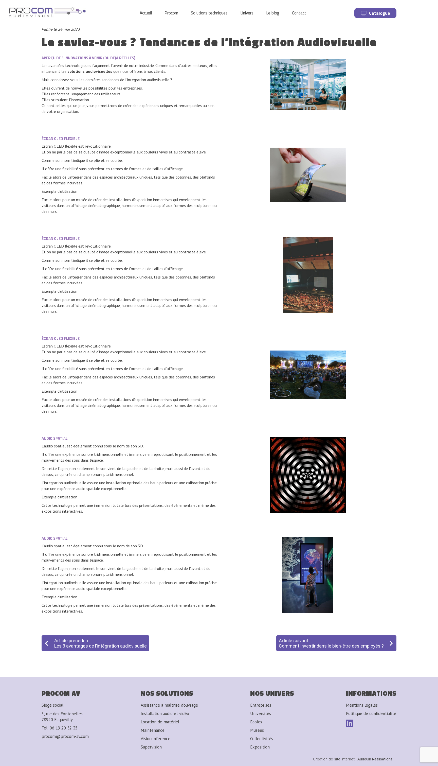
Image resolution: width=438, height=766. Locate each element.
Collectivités (261, 738)
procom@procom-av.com (65, 736)
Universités (260, 713)
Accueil (146, 13)
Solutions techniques (209, 13)
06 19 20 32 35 (64, 728)
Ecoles (256, 722)
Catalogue (379, 13)
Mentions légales (362, 705)
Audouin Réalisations (353, 759)
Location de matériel (160, 722)
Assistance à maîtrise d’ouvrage (169, 705)
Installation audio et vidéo (165, 713)
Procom (171, 13)
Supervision (151, 747)
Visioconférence (155, 738)
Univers (246, 13)
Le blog (272, 13)
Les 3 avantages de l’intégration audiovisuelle (100, 646)
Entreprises (260, 705)
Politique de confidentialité (371, 713)
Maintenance (153, 730)
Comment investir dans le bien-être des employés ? (331, 646)
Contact (299, 13)
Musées (257, 730)
